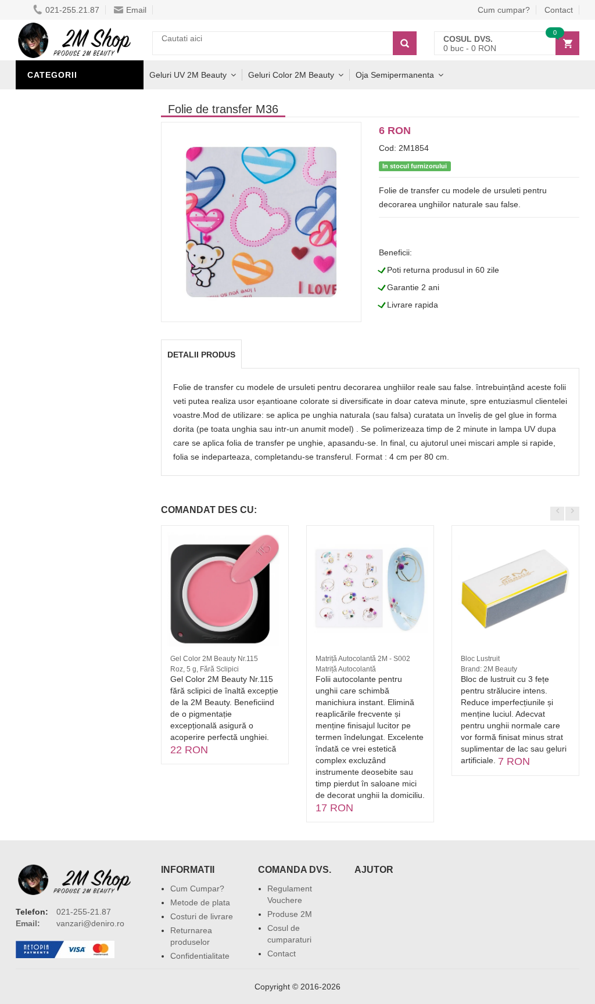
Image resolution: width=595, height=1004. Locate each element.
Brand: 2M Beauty (489, 669)
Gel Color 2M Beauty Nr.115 (214, 659)
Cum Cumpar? (197, 888)
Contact (281, 953)
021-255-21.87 (83, 911)
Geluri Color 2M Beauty (291, 75)
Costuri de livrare (201, 916)
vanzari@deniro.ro (90, 923)
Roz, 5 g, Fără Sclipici (204, 669)
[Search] (405, 43)
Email (136, 10)
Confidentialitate (200, 955)
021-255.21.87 (72, 10)
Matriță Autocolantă (346, 669)
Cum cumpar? (504, 10)
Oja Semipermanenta (395, 75)
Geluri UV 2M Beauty (188, 75)
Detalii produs (201, 354)
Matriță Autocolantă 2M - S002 (363, 659)
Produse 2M (289, 914)
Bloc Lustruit (480, 659)
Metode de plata (200, 902)
